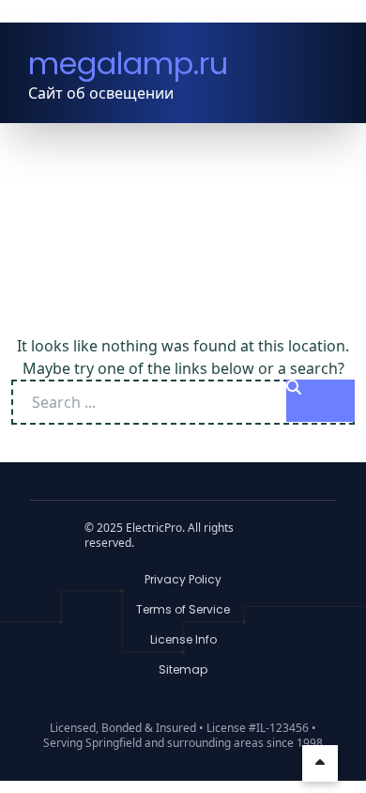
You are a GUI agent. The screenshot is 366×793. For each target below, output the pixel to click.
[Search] (320, 401)
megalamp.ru (128, 63)
